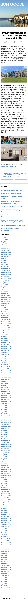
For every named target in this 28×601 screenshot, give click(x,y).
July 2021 (4, 356)
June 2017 (4, 457)
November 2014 (6, 520)
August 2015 (5, 502)
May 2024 (4, 287)
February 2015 (5, 514)
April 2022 (4, 338)
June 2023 (4, 309)
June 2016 (4, 481)
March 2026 (4, 246)
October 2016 (5, 473)
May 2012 (4, 582)
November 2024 (6, 274)
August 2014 (5, 526)
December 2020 (6, 371)
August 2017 (5, 453)
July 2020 (4, 381)
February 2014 (5, 539)
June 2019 (4, 407)
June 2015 (4, 506)
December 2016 (6, 469)
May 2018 (4, 434)
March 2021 (4, 364)
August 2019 (5, 403)
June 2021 (4, 358)
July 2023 (4, 307)
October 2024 (5, 276)
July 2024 (4, 283)
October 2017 (5, 448)
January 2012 (5, 590)
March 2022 (4, 340)
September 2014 (6, 524)
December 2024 (6, 272)
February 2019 (5, 416)
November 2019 (6, 397)
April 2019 (4, 412)
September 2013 (6, 549)
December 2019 (6, 395)
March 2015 (4, 512)
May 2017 (4, 459)
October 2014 (5, 522)
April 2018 (4, 436)
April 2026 (4, 244)
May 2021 (4, 360)
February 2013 (5, 563)
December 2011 (6, 592)
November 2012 (6, 569)
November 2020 (6, 373)
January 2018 (5, 442)
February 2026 (5, 248)
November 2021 (6, 348)
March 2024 (4, 291)
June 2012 (4, 579)
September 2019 (6, 401)
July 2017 (4, 455)
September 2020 (6, 377)
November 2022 (6, 324)
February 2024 (5, 293)
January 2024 (5, 295)
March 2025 (4, 266)
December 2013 (6, 543)
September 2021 (6, 352)
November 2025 (6, 254)
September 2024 (6, 278)
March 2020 (5, 389)
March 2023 (4, 315)
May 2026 (4, 242)
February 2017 (5, 465)
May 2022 (4, 336)
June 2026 (4, 240)
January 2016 (5, 491)
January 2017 (5, 467)
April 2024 (4, 289)
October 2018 (5, 424)
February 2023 (5, 317)
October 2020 (5, 375)
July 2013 (4, 553)
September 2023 (6, 303)
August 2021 (5, 354)
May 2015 (4, 508)
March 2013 (4, 561)
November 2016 (6, 471)
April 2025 (4, 264)
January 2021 (5, 369)
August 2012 (5, 575)
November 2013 (6, 545)
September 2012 (6, 573)
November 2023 (6, 299)
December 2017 (6, 444)
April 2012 (4, 584)
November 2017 (6, 446)
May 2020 (4, 385)
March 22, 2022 (20, 42)
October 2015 (5, 498)
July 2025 (4, 260)
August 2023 (5, 305)
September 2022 (6, 328)
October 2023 (5, 301)
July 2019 (4, 405)
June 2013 (4, 555)
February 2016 (5, 489)
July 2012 (4, 577)
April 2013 (4, 559)
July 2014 (4, 528)
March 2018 (4, 438)
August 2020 (5, 379)
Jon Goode (12, 4)
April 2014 (4, 534)
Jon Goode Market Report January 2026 (13, 225)
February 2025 (5, 268)
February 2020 (5, 391)
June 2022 (4, 334)
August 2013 (5, 551)
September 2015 (6, 500)
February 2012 (5, 588)
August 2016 (5, 477)
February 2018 (5, 440)
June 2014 (4, 530)
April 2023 (4, 313)
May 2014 (4, 532)
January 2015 (5, 516)
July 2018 (4, 430)
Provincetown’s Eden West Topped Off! (12, 193)
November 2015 (6, 496)
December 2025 (6, 252)
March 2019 (4, 414)
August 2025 (5, 258)
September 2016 (6, 475)
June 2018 (4, 432)
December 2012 (6, 567)
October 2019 (5, 399)
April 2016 (4, 485)
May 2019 (4, 410)
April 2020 (4, 387)
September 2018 (6, 426)
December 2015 (6, 493)
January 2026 (5, 250)
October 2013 (5, 547)
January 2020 (5, 393)
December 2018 (6, 420)
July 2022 (4, 332)
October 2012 (5, 571)
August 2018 (5, 428)
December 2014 (6, 518)
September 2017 (6, 450)
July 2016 (4, 479)
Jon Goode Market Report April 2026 (12, 206)
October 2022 (5, 326)
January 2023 (5, 319)
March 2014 (4, 536)
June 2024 (4, 285)
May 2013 (4, 557)
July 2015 (4, 504)
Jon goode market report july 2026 (11, 190)
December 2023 (6, 297)
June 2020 (4, 383)
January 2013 (5, 565)
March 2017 (4, 463)
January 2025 (5, 270)
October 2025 (5, 256)
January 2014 (5, 541)
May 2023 (4, 311)
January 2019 (5, 418)
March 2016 (4, 487)
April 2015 (4, 510)
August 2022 (5, 330)
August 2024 (5, 281)
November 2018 (6, 422)
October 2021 (5, 350)
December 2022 (6, 321)
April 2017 (4, 461)
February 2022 (5, 342)
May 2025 (4, 262)
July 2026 (4, 238)
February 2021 (5, 367)
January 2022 (5, 344)
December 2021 (6, 346)
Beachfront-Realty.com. (8, 166)
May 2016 (4, 483)
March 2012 (4, 586)
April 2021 (4, 362)
